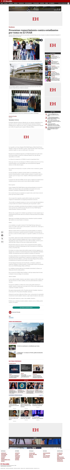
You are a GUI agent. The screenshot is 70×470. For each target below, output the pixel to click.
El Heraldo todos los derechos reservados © (8, 465)
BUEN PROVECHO (61, 458)
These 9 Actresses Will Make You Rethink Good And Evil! (26, 405)
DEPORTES (17, 453)
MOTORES (31, 457)
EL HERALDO (60, 453)
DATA (44, 454)
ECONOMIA (3, 455)
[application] (26, 332)
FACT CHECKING (46, 455)
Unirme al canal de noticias (26, 307)
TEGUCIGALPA (4, 454)
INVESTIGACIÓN (46, 453)
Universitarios (11, 317)
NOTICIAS (3, 451)
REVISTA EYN (60, 459)
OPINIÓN (17, 458)
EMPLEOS (31, 455)
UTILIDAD (31, 451)
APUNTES (17, 459)
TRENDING (17, 457)
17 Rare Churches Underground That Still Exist (14, 405)
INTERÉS (17, 451)
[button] (2, 232)
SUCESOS (3, 457)
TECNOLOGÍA (32, 453)
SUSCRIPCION (60, 461)
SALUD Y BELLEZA (33, 454)
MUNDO (3, 458)
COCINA (17, 454)
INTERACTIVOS (46, 457)
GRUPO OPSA (60, 451)
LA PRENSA (59, 454)
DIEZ (58, 455)
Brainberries (14, 408)
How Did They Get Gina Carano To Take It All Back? (14, 418)
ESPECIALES (17, 455)
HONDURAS (3, 453)
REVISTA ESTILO (60, 457)
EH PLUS (45, 451)
